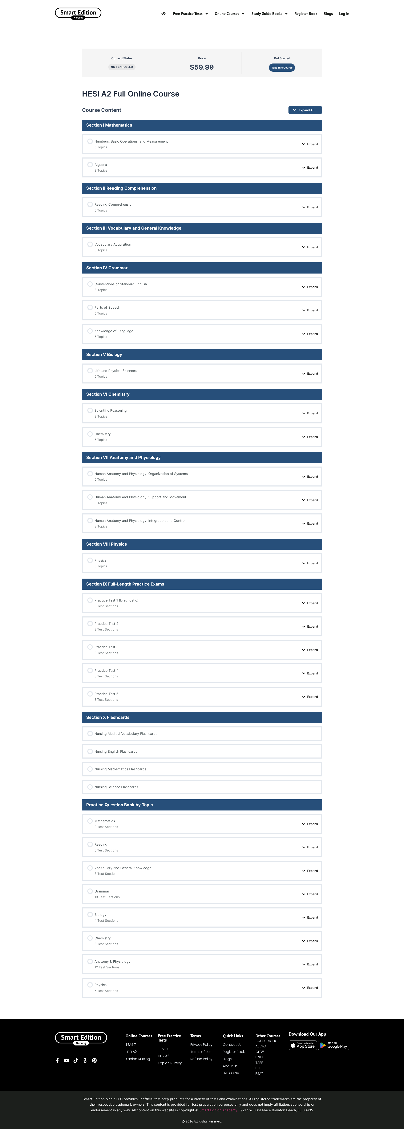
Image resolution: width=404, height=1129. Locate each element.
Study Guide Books (266, 13)
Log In (344, 13)
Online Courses (227, 13)
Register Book (306, 13)
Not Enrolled (122, 67)
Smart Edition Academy (218, 1110)
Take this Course (281, 67)
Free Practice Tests (188, 13)
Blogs (328, 13)
